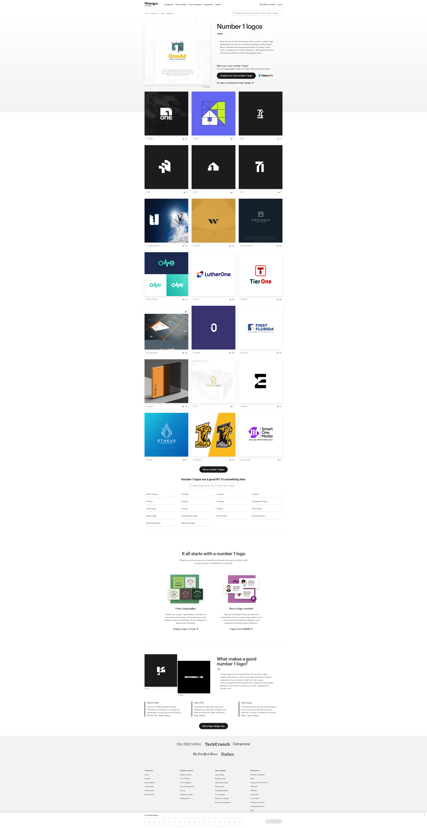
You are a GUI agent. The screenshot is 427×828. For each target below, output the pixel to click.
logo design (251, 53)
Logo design (219, 775)
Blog (252, 778)
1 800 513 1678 (268, 4)
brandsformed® (152, 353)
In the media (149, 786)
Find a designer (195, 4)
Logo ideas (255, 794)
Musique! (207, 87)
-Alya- (197, 138)
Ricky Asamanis (152, 299)
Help (252, 810)
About (147, 775)
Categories (168, 4)
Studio (218, 4)
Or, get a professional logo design (234, 82)
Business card (220, 778)
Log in (279, 4)
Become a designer (258, 775)
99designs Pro (185, 798)
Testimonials (149, 790)
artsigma (150, 406)
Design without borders (259, 782)
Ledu (196, 406)
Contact (147, 778)
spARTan (150, 138)
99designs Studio (186, 794)
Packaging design (221, 790)
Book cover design (222, 798)
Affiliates (254, 790)
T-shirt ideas (255, 798)
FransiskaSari (246, 460)
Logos (163, 13)
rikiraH (150, 460)
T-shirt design (220, 794)
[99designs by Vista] (151, 4)
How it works (180, 4)
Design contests (186, 775)
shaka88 (197, 353)
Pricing (182, 790)
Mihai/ (182, 695)
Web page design (221, 782)
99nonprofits (149, 794)
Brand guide (219, 786)
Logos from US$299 (240, 629)
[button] (424, 815)
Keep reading (164, 715)
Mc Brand (198, 460)
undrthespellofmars (153, 245)
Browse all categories (223, 802)
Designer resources (258, 802)
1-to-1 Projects (185, 778)
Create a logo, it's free (184, 629)
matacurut (245, 353)
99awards (254, 786)
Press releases (150, 782)
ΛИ (243, 138)
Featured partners (257, 806)
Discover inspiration (187, 786)
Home (147, 13)
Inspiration (208, 4)
